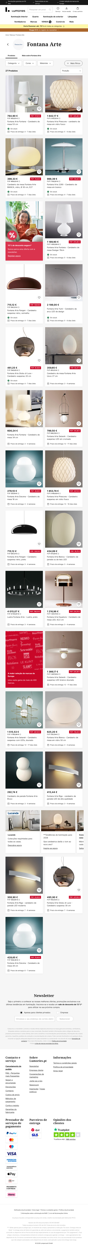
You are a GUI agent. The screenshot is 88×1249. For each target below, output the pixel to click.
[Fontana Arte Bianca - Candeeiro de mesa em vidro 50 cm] (63, 719)
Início (7, 35)
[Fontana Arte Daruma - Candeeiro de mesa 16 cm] (24, 478)
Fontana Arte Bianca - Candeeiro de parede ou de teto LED (62, 558)
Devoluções (11, 1087)
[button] (39, 108)
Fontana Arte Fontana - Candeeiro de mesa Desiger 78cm (63, 248)
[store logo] (15, 9)
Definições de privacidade (22, 1210)
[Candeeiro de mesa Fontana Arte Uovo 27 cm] (63, 357)
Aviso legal (58, 1071)
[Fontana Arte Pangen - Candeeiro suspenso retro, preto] (24, 539)
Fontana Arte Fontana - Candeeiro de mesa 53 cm (23, 122)
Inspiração (33, 1089)
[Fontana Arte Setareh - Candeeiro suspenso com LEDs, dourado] (24, 719)
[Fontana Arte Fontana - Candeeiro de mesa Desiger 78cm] (63, 231)
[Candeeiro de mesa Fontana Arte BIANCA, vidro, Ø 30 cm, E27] (24, 168)
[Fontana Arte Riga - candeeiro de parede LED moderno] (24, 885)
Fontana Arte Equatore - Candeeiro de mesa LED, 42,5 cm (63, 618)
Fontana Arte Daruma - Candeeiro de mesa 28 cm (23, 964)
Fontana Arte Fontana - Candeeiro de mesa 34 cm (23, 436)
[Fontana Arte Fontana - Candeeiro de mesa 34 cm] (24, 418)
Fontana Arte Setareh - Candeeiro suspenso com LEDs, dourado (22, 738)
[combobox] (40, 9)
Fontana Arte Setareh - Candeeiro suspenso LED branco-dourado (61, 678)
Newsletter (34, 1066)
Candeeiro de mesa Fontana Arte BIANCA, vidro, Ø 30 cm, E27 (21, 185)
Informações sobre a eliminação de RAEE (35, 1213)
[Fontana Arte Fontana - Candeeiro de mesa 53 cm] (24, 105)
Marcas (12, 35)
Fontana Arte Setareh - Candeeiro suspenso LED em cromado (61, 437)
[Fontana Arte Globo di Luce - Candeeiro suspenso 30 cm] (63, 885)
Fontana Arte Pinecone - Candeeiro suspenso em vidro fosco (62, 498)
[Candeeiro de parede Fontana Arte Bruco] (24, 779)
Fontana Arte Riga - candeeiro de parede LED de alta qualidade (61, 797)
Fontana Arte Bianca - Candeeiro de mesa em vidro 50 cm (62, 738)
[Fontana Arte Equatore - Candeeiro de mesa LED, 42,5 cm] (63, 599)
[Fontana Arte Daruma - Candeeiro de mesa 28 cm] (24, 945)
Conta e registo (12, 1105)
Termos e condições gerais (65, 1063)
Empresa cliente (36, 1070)
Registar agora (14, 256)
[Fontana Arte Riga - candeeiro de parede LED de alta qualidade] (63, 779)
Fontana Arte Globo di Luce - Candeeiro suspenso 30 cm (59, 904)
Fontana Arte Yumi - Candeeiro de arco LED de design (62, 310)
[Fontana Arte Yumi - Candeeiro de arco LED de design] (63, 294)
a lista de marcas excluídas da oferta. (46, 1043)
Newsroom (34, 1085)
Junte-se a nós (35, 1081)
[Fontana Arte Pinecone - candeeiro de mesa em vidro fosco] (63, 105)
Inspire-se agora (50, 848)
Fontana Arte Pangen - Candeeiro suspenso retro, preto (21, 558)
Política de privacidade (59, 1041)
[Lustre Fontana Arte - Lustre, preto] (24, 599)
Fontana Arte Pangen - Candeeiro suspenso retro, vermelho (21, 311)
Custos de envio (13, 1094)
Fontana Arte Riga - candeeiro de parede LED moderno (21, 904)
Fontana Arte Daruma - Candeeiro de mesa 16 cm (23, 498)
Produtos (11, 55)
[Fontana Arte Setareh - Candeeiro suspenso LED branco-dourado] (63, 659)
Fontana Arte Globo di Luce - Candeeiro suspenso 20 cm (20, 374)
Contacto (10, 1090)
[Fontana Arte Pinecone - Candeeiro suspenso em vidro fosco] (63, 478)
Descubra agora (15, 845)
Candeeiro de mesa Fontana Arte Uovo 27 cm (61, 374)
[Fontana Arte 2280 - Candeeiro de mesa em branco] (63, 168)
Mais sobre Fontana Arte (31, 55)
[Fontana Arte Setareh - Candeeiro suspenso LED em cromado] (63, 418)
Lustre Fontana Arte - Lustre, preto (22, 617)
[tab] (14, 63)
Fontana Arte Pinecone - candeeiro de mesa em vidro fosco (63, 122)
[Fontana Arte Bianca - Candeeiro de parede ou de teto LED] (63, 539)
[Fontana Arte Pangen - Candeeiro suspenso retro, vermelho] (24, 294)
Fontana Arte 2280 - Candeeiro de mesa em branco (62, 185)
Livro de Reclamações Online (58, 1213)
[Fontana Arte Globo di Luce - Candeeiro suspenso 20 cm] (24, 357)
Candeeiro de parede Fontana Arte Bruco (22, 797)
